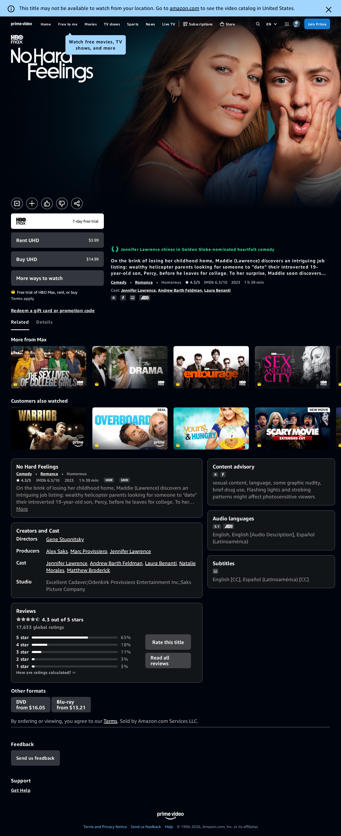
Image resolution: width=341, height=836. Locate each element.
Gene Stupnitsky (65, 539)
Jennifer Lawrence (138, 290)
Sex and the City (292, 367)
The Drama (130, 367)
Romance (144, 282)
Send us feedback (146, 826)
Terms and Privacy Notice (105, 826)
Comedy (119, 282)
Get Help (20, 790)
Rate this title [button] (168, 642)
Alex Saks (57, 551)
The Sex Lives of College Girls (48, 367)
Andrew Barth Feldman (180, 290)
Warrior (48, 428)
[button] (46, 672)
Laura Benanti (217, 290)
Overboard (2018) (130, 428)
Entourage (211, 367)
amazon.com (184, 8)
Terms (110, 721)
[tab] (20, 322)
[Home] (21, 24)
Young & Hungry (211, 428)
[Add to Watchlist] (32, 203)
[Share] (77, 203)
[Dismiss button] (328, 9)
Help (169, 826)
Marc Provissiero (88, 551)
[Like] (47, 203)
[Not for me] (62, 203)
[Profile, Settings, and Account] (296, 24)
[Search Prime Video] (258, 24)
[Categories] (287, 24)
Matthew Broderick (88, 570)
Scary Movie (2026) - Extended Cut (292, 428)
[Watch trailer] (17, 203)
